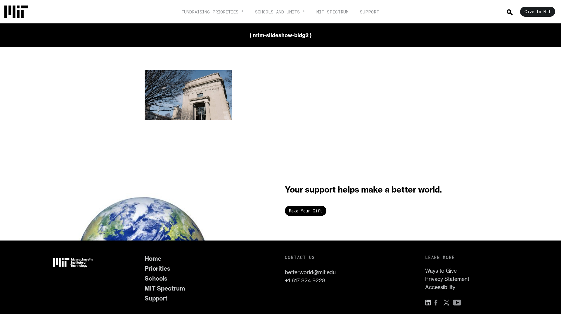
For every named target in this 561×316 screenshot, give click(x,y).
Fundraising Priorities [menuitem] (209, 12)
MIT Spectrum (165, 288)
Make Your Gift (305, 211)
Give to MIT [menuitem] (537, 11)
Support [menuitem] (369, 12)
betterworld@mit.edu (310, 272)
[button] (429, 302)
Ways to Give (441, 270)
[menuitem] (19, 11)
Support (156, 298)
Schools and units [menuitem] (277, 12)
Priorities (157, 268)
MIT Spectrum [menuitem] (332, 12)
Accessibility (440, 287)
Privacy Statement (447, 279)
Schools (156, 278)
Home (153, 258)
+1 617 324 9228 (305, 280)
